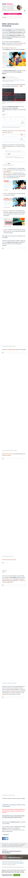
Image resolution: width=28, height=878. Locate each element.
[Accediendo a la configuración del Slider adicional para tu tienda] (14, 94)
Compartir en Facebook (3, 838)
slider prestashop (18, 846)
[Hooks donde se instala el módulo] (13, 745)
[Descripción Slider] (14, 202)
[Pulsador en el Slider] (14, 221)
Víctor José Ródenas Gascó (15, 844)
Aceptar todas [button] (16, 875)
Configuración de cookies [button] (7, 875)
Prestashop (17, 861)
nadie (7, 8)
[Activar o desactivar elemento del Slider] (14, 401)
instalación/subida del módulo (9, 70)
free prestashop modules (13, 845)
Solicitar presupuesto (13, 13)
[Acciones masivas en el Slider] (14, 506)
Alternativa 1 (6, 834)
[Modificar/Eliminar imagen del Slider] (14, 296)
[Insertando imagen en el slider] (14, 157)
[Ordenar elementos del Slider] (5, 565)
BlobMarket (8, 49)
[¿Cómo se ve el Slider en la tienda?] (14, 59)
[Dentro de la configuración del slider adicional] (14, 120)
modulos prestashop (11, 846)
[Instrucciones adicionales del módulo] (14, 633)
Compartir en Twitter (6, 838)
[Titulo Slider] (14, 184)
